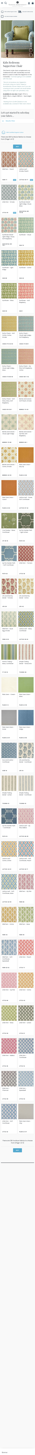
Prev (31, 55)
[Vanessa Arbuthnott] (17, 4)
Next (31, 50)
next (17, 146)
